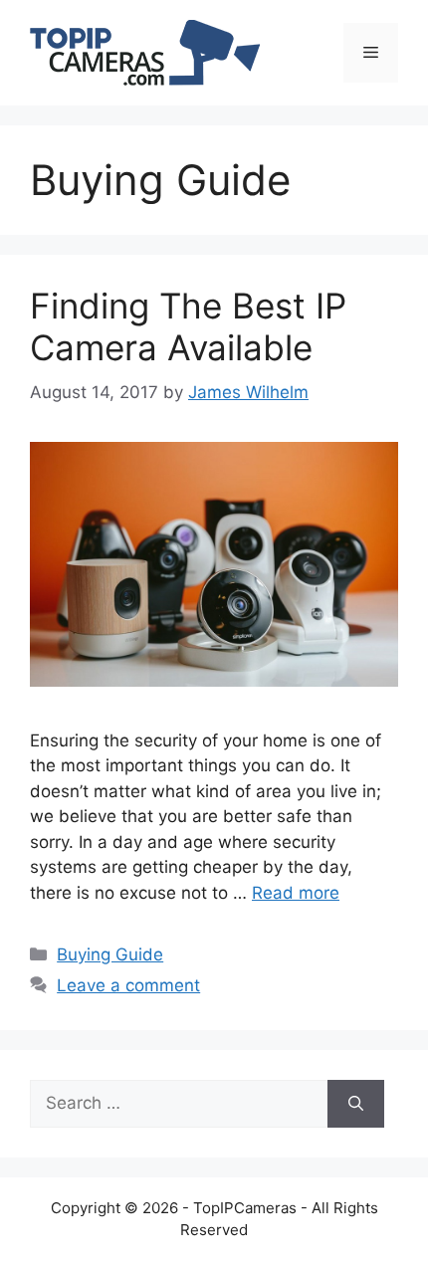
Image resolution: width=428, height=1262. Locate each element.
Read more (295, 893)
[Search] (355, 1104)
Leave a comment (128, 985)
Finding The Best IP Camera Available (188, 326)
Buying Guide (110, 954)
